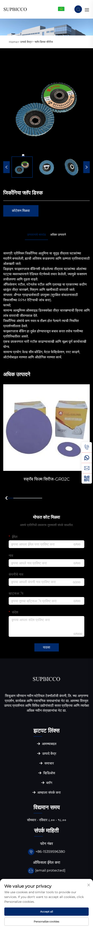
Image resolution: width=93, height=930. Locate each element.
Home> (14, 41)
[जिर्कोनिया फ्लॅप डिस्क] (46, 107)
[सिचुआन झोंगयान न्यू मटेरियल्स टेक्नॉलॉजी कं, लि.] (15, 9)
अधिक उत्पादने (58, 235)
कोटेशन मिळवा (21, 211)
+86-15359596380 (50, 852)
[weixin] (87, 478)
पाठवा (46, 647)
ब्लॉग (48, 783)
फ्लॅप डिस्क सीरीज (44, 41)
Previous (6, 167)
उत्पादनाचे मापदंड (36, 235)
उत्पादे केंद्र (26, 41)
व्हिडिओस (48, 773)
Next (86, 167)
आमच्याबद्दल (48, 744)
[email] (87, 468)
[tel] (87, 447)
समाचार (48, 763)
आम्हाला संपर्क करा (49, 792)
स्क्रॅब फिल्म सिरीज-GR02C (47, 479)
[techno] (46, 679)
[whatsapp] (87, 457)
